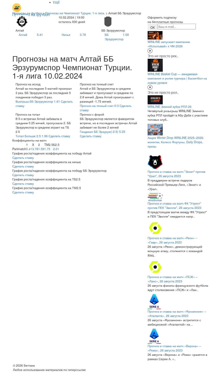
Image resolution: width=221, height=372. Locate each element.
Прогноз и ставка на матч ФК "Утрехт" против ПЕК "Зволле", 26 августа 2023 (174, 205)
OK (152, 27)
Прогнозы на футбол (27, 13)
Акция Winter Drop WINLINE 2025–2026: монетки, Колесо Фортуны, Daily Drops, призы (176, 141)
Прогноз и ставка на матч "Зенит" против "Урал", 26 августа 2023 (176, 173)
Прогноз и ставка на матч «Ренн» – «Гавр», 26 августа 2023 (172, 240)
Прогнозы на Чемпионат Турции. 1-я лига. (75, 13)
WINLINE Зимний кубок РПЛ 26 (169, 106)
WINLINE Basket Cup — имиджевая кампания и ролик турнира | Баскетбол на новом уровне (177, 78)
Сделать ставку (23, 157)
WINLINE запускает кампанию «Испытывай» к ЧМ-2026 (169, 44)
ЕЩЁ (56, 2)
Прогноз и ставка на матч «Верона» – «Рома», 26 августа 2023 (174, 348)
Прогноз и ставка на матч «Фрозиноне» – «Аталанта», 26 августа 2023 (177, 313)
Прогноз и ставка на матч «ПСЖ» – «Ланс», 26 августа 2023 (172, 279)
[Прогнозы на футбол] (31, 5)
